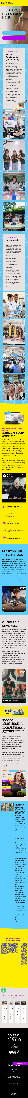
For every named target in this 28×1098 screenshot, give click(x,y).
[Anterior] (21, 588)
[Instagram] (9, 1065)
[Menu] (25, 3)
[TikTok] (12, 1065)
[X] (19, 1065)
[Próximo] (23, 588)
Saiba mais (9, 104)
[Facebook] (16, 1065)
